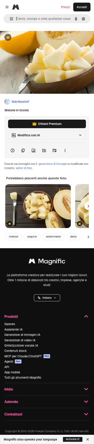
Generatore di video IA (19, 340)
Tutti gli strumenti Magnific (22, 377)
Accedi (82, 7)
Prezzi (65, 7)
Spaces (9, 324)
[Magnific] (47, 262)
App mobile (12, 372)
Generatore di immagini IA (22, 335)
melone (13, 236)
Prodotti (11, 316)
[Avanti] (88, 206)
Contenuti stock (15, 351)
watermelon (53, 236)
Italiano (47, 298)
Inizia (8, 389)
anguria (32, 236)
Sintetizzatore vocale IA (21, 345)
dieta (73, 236)
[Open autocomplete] (10, 18)
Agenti (12, 361)
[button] (47, 297)
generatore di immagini (53, 164)
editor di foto (24, 168)
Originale (29, 38)
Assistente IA (13, 329)
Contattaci (13, 414)
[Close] (87, 439)
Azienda (11, 401)
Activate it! (73, 439)
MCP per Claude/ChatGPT (26, 356)
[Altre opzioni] (65, 150)
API (6, 367)
